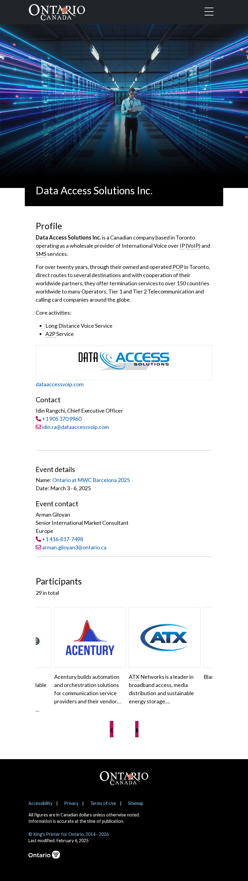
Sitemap (135, 803)
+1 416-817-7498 (62, 539)
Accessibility (40, 803)
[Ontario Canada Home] (56, 11)
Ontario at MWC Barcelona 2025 (91, 480)
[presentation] (111, 729)
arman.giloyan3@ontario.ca (74, 547)
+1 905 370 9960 (61, 418)
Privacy (71, 803)
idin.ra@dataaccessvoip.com (75, 427)
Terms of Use (103, 803)
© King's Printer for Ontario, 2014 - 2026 (68, 834)
